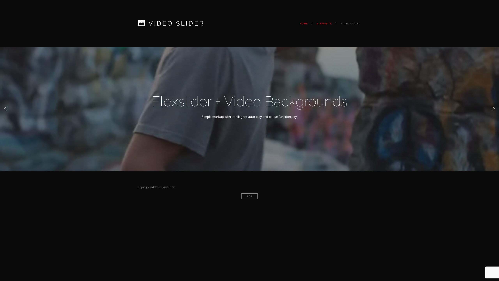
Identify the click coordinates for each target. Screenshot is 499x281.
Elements (324, 23)
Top (249, 196)
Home (304, 23)
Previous (5, 109)
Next (493, 109)
